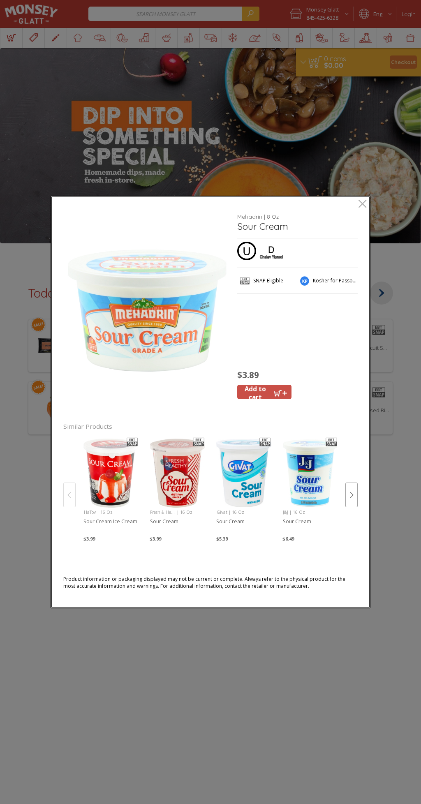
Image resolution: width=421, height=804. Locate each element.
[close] (362, 204)
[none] (111, 487)
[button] (147, 310)
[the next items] (351, 495)
